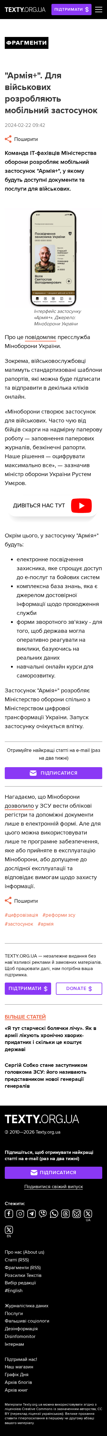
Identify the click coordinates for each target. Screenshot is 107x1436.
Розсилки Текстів (23, 1275)
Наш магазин (19, 1367)
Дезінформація (21, 1329)
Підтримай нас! (21, 1359)
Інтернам (14, 1344)
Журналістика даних (26, 1306)
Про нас (13, 1252)
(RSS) (23, 1260)
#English (14, 1291)
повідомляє (40, 337)
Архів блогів (18, 1382)
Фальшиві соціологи (27, 1321)
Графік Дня (17, 1375)
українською (52, 1414)
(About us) (33, 1252)
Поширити (25, 139)
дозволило (19, 805)
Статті (11, 1260)
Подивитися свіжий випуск (53, 1187)
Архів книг (16, 1390)
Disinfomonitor (20, 1336)
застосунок (20, 924)
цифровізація (23, 915)
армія (47, 924)
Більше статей (25, 1017)
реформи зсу (60, 915)
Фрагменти (17, 1268)
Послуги (14, 1314)
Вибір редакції (20, 1283)
